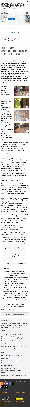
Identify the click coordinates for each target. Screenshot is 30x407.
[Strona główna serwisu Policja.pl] (2, 13)
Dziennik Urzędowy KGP (7, 355)
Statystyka (3, 343)
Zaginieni (19, 325)
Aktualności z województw (14, 323)
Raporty (20, 348)
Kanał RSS (1, 383)
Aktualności (12, 28)
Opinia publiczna (5, 350)
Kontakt (3, 373)
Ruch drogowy (4, 325)
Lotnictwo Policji (5, 327)
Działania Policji (5, 321)
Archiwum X (25, 323)
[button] (27, 13)
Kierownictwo (11, 333)
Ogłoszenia (19, 360)
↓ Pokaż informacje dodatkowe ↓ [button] (15, 314)
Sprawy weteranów (21, 375)
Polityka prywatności (4, 404)
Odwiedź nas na (4, 383)
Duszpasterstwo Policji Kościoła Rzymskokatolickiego (14, 338)
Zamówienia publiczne (6, 365)
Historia (19, 334)
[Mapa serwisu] (5, 13)
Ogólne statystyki (12, 346)
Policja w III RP (12, 334)
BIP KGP (21, 384)
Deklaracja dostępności (20, 392)
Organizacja (4, 334)
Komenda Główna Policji (21, 333)
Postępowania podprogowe (8, 370)
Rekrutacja (13, 362)
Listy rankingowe (5, 362)
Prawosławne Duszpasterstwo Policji (10, 340)
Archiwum (18, 370)
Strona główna (4, 28)
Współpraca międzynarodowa (18, 336)
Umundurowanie (5, 336)
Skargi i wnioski (11, 375)
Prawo (2, 353)
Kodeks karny (4, 348)
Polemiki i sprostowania (16, 327)
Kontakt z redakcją (4, 392)
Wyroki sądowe (18, 355)
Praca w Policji (4, 358)
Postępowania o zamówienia (8, 368)
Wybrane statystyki (22, 346)
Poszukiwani (13, 325)
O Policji (3, 330)
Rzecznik (3, 375)
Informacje (4, 346)
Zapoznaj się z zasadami (5, 401)
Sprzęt (24, 334)
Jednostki (3, 333)
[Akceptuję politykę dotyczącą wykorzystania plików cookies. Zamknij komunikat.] (28, 1)
